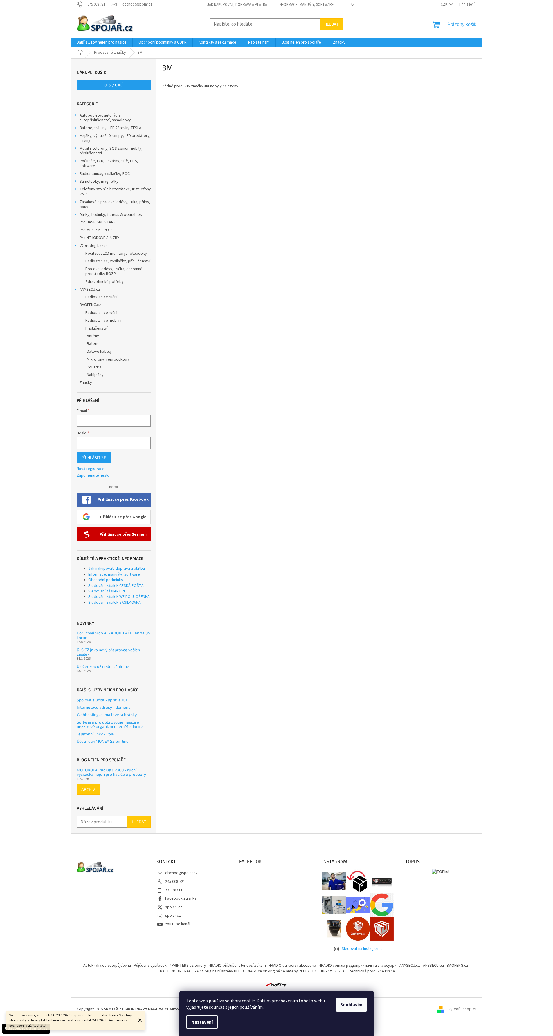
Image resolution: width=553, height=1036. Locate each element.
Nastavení (202, 1022)
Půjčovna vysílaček (150, 965)
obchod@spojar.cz (181, 873)
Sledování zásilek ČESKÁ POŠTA (116, 586)
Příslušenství (96, 328)
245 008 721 (175, 882)
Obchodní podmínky (105, 580)
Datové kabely (99, 352)
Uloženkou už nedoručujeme (103, 666)
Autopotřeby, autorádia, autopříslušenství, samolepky (105, 118)
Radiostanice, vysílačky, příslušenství (117, 261)
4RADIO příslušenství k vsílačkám (237, 965)
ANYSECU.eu (433, 965)
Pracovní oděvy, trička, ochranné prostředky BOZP (114, 271)
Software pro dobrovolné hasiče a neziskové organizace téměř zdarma (110, 724)
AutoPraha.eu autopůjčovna (107, 965)
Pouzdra (94, 367)
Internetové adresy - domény (103, 707)
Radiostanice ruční (101, 297)
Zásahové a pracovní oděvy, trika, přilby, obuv (115, 204)
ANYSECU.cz (90, 289)
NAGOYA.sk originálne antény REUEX (278, 971)
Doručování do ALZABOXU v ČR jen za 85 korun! (113, 635)
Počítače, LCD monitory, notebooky (116, 253)
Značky (86, 383)
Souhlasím (351, 1004)
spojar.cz (173, 916)
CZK (444, 4)
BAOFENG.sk (170, 971)
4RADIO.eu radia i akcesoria (292, 965)
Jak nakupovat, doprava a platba (237, 4)
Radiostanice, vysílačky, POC (105, 174)
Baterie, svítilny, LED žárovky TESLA (110, 128)
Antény (93, 336)
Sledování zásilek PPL (107, 591)
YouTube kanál (177, 924)
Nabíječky (95, 375)
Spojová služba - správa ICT (102, 700)
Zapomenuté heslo (93, 475)
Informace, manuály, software (306, 4)
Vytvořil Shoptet (462, 1009)
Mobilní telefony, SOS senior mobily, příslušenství (111, 151)
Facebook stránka (181, 898)
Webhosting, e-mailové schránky (107, 714)
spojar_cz (173, 907)
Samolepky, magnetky (99, 182)
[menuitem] (101, 42)
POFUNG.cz (322, 971)
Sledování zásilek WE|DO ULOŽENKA (119, 597)
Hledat (331, 23)
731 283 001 (175, 890)
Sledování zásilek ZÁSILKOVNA (114, 602)
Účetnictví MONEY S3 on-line (103, 741)
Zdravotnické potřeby (104, 282)
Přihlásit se (93, 457)
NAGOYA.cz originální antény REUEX (214, 971)
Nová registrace (91, 469)
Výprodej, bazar (93, 246)
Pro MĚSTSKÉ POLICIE (98, 230)
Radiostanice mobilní (103, 320)
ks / (113, 84)
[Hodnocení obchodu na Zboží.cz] (276, 984)
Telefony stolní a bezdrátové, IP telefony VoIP (115, 191)
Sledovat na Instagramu (362, 949)
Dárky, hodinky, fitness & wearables (111, 215)
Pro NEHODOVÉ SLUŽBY (99, 238)
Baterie (93, 344)
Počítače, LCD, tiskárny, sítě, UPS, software (109, 163)
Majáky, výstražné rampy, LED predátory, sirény (115, 138)
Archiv (88, 789)
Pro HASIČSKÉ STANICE (99, 222)
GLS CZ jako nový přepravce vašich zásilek (108, 652)
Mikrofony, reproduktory (108, 359)
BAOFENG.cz (90, 305)
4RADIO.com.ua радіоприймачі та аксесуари (358, 965)
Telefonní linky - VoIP (95, 734)
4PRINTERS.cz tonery (188, 965)
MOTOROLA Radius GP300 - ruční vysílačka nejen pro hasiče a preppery (111, 772)
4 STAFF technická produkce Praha (365, 971)
